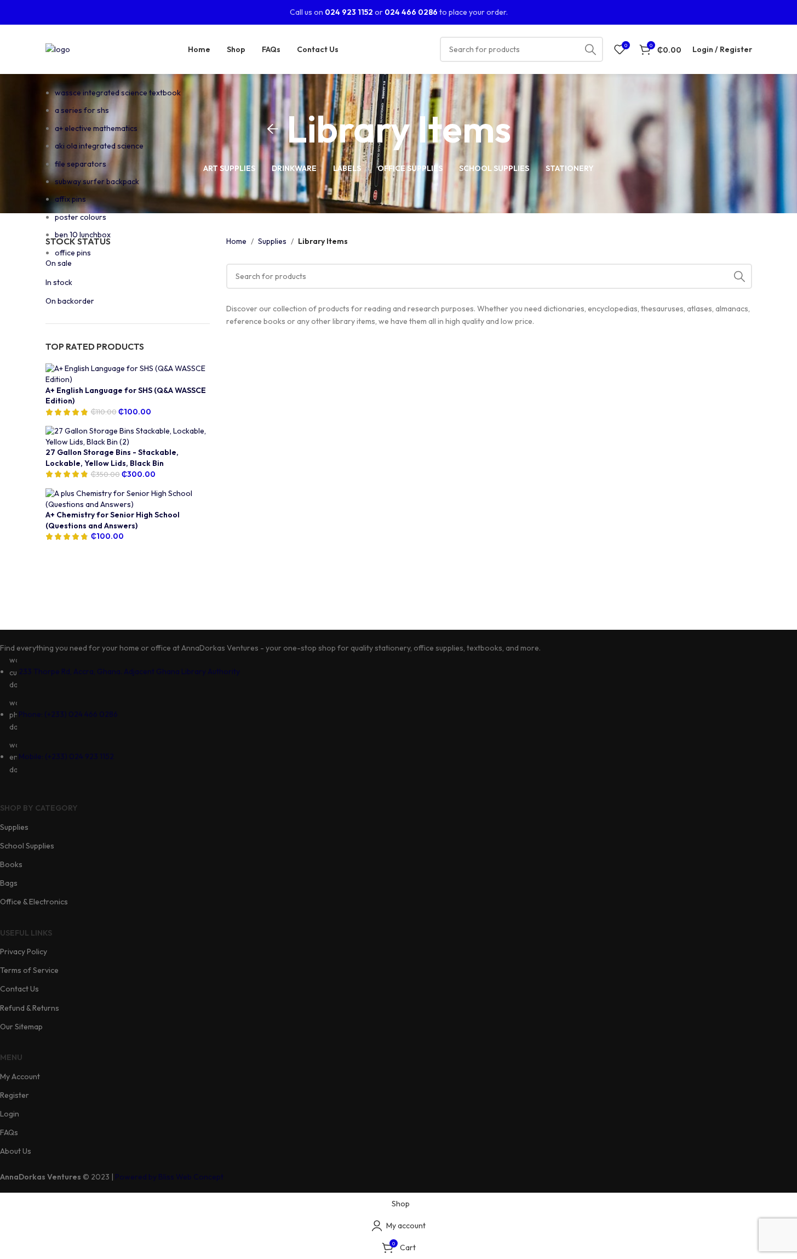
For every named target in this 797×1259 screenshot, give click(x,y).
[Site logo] (57, 48)
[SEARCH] (590, 49)
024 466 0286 (411, 12)
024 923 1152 (349, 12)
